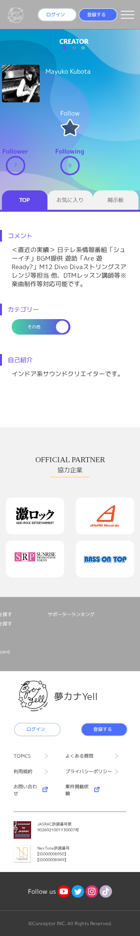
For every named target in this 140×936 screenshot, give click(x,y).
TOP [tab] (24, 200)
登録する (96, 14)
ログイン (55, 14)
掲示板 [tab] (115, 200)
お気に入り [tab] (70, 200)
